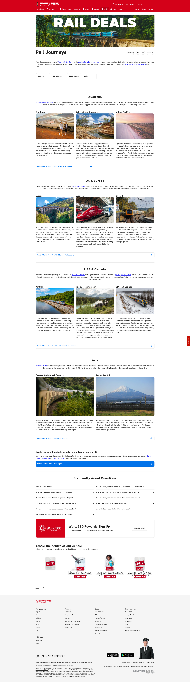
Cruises (96, 9)
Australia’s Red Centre (65, 62)
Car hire (38, 621)
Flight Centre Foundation (73, 621)
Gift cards (98, 615)
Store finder (128, 621)
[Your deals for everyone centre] (80, 567)
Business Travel (40, 634)
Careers (67, 618)
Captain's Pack (99, 612)
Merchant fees (78, 674)
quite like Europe (79, 186)
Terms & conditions (139, 662)
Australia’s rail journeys (44, 102)
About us (68, 612)
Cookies (127, 627)
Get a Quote (130, 4)
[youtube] (57, 656)
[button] (188, 341)
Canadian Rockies (78, 275)
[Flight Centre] (43, 601)
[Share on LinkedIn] (152, 53)
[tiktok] (48, 656)
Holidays (52, 9)
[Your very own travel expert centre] (110, 567)
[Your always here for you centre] (139, 567)
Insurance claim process (132, 631)
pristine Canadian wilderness (88, 62)
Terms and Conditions (42, 670)
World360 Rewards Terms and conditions (116, 666)
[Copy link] (148, 53)
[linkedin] (52, 656)
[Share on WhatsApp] (143, 53)
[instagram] (43, 656)
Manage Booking (130, 615)
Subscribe (98, 634)
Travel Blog (39, 640)
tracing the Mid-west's (123, 275)
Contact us (128, 618)
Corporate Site (69, 615)
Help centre (128, 612)
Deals (105, 9)
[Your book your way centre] (50, 567)
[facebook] (38, 656)
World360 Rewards (101, 631)
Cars (114, 9)
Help (138, 4)
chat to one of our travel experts (134, 64)
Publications (39, 637)
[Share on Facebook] (133, 53)
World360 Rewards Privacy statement (142, 666)
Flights (41, 9)
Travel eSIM (98, 627)
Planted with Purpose (72, 624)
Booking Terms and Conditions (64, 676)
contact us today (58, 458)
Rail (37, 631)
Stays (78, 9)
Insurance (98, 621)
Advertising (68, 627)
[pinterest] (62, 656)
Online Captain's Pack (101, 624)
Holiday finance (100, 618)
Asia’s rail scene (41, 366)
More (120, 9)
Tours (87, 9)
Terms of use (150, 662)
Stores (137, 9)
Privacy (127, 624)
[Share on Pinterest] (138, 53)
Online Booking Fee (69, 673)
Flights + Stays (66, 9)
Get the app (119, 4)
